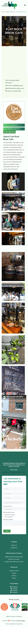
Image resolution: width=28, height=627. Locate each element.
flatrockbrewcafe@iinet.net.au (14, 85)
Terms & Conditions (10, 624)
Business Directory (14, 559)
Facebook (6, 94)
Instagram (8, 94)
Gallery (14, 575)
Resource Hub (14, 571)
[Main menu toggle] (25, 5)
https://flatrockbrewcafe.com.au (14, 88)
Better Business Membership (14, 557)
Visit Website (14, 125)
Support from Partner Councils (14, 561)
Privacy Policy (19, 624)
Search (14, 578)
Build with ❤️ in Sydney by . (14, 621)
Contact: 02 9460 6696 (14, 129)
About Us (14, 545)
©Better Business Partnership (14, 616)
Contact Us (14, 548)
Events (14, 573)
